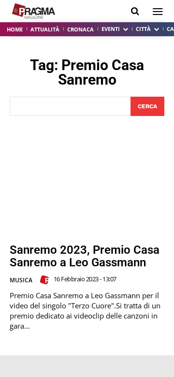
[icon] (135, 11)
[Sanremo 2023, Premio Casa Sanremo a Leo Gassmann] (87, 180)
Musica (21, 280)
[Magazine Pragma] (34, 11)
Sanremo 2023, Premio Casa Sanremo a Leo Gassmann (85, 256)
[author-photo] (46, 280)
